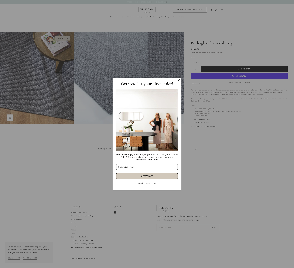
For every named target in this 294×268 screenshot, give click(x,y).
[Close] (178, 80)
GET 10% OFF (147, 176)
